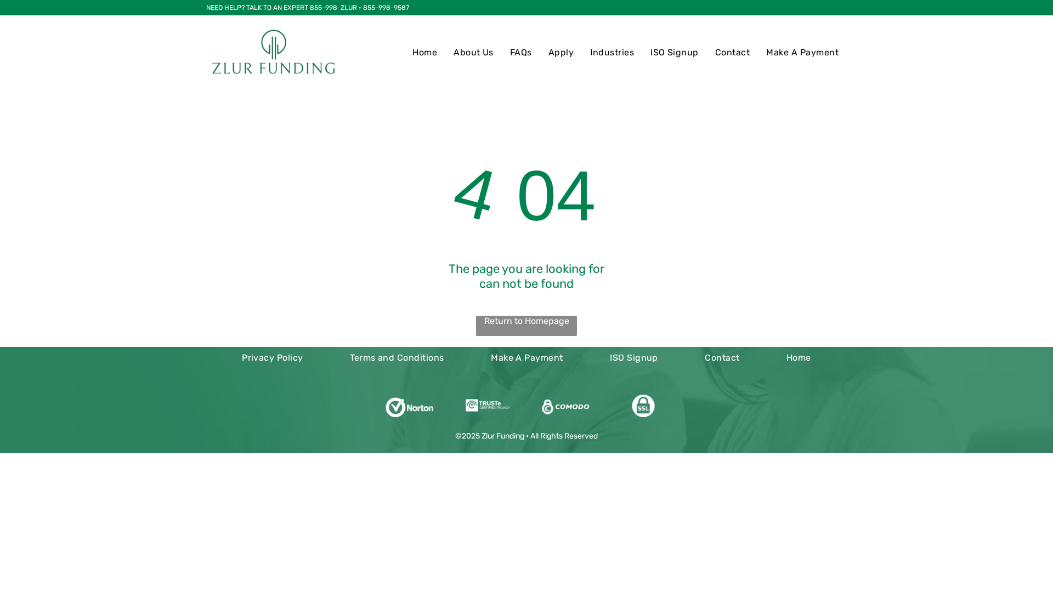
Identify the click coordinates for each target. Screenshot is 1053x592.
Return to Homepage (526, 321)
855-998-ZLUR (333, 8)
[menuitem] (424, 52)
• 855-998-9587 (384, 8)
